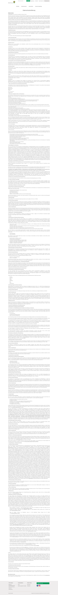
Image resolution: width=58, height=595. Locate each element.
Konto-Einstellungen (40, 536)
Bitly (25, 547)
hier (44, 478)
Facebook (37, 585)
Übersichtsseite (31, 478)
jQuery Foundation (36, 545)
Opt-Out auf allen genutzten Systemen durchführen (31, 441)
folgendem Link (12, 414)
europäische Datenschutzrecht (16, 407)
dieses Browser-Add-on (19, 439)
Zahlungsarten (11, 589)
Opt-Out (31, 508)
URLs (29, 548)
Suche (19, 584)
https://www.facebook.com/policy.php (18, 524)
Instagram (39, 585)
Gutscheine (31, 6)
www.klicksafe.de (47, 575)
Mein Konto (28, 584)
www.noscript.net (23, 541)
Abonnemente (24, 6)
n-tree (12, 593)
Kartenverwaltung (38, 6)
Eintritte (17, 6)
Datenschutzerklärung (26, 508)
